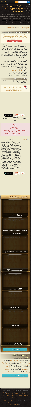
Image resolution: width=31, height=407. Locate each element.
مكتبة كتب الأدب (5, 365)
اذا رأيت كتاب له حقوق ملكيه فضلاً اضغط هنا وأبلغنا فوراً (12, 401)
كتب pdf (16, 397)
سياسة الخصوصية (11, 396)
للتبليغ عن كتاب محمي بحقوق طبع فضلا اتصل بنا (13, 393)
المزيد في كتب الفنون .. (15, 349)
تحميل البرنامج (9, 91)
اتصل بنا (21, 397)
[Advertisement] (15, 104)
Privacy (11, 397)
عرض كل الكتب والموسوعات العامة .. (15, 375)
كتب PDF (3, 2)
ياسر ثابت (16, 69)
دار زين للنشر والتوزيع (17, 71)
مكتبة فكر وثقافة (14, 361)
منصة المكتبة (19, 396)
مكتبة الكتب (25, 396)
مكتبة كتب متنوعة (21, 362)
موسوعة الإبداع (14, 404)
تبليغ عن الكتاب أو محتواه (14, 41)
